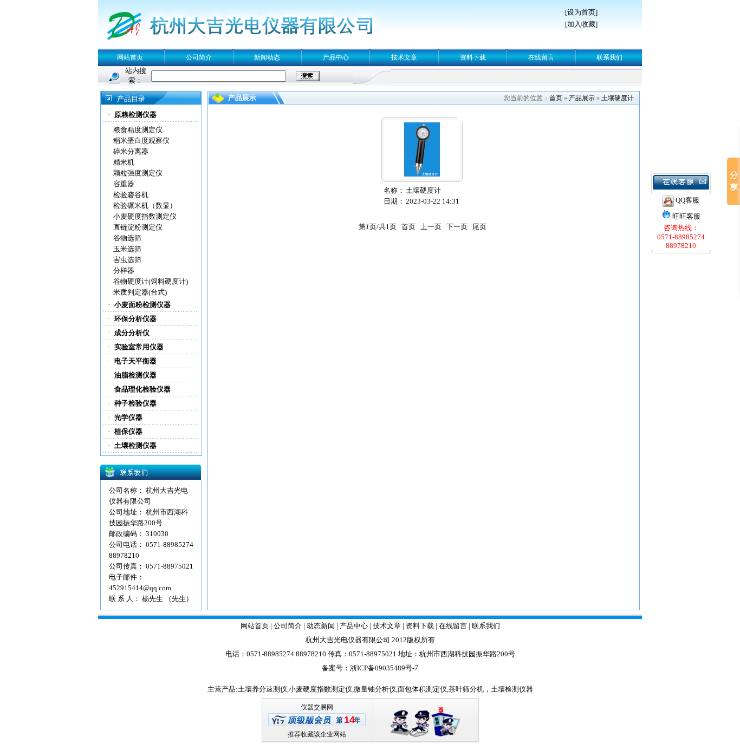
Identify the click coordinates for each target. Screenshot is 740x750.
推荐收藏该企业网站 (317, 734)
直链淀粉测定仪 (138, 227)
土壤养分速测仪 (262, 689)
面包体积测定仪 (422, 689)
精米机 (123, 162)
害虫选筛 (127, 260)
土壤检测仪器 (512, 689)
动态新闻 (321, 626)
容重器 (123, 184)
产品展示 (582, 98)
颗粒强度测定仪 (138, 173)
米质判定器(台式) (140, 292)
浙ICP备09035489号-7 (384, 668)
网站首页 (130, 57)
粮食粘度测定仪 (138, 130)
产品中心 (336, 57)
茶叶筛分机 (466, 689)
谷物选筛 (127, 238)
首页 (555, 98)
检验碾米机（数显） (145, 205)
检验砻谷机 (130, 195)
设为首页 (581, 12)
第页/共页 (378, 227)
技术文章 (404, 57)
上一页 (431, 227)
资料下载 (473, 57)
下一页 (457, 227)
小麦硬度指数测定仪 (145, 216)
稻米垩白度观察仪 (141, 140)
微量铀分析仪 (375, 689)
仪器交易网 (317, 707)
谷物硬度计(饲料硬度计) (150, 281)
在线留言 (541, 57)
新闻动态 (267, 57)
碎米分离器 (130, 151)
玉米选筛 (127, 249)
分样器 (123, 270)
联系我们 (609, 57)
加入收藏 (581, 24)
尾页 (479, 227)
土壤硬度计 (617, 98)
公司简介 (199, 57)
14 (349, 719)
